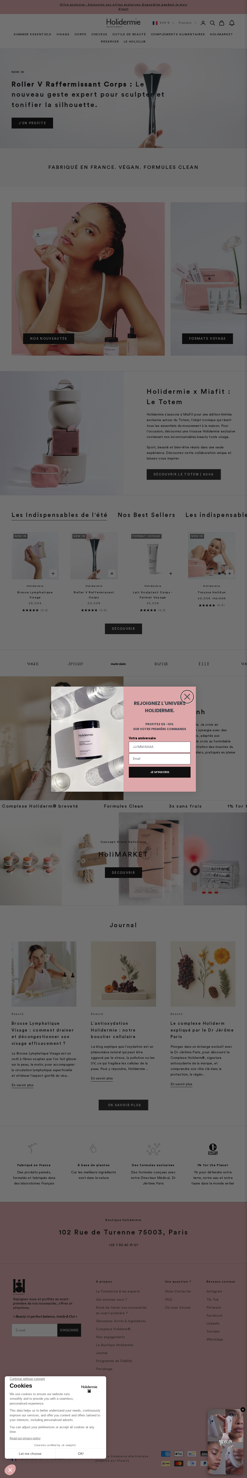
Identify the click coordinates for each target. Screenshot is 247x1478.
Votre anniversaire (142, 738)
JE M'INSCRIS (159, 772)
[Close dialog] (187, 696)
